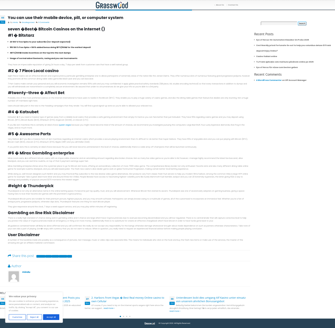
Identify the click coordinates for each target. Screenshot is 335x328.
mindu (15, 22)
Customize (17, 317)
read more (109, 308)
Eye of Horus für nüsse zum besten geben (277, 67)
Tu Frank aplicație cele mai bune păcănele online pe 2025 (285, 62)
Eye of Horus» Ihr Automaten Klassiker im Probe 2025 (282, 40)
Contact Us (233, 5)
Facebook (40, 256)
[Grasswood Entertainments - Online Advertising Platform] (112, 5)
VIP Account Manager (296, 80)
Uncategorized (28, 22)
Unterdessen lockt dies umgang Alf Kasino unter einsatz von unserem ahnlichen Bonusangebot (211, 299)
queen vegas (65, 125)
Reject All (34, 317)
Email (69, 256)
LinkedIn (55, 256)
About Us (220, 5)
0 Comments (43, 22)
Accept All (51, 317)
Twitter (48, 256)
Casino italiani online (266, 56)
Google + (63, 256)
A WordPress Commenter (269, 80)
